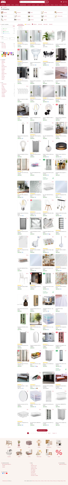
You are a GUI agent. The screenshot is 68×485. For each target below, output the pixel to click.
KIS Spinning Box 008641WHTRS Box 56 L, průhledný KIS (40, 422)
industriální (4, 92)
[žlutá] (8, 53)
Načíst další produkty (41, 430)
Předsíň (49, 456)
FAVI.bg (58, 480)
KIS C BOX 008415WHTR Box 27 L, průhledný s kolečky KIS (28, 268)
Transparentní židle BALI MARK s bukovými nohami (52, 213)
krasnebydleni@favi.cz (7, 464)
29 (27, 86)
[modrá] (6, 53)
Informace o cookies (34, 475)
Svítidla (3, 65)
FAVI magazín (33, 469)
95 (27, 181)
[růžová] (10, 53)
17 (53, 31)
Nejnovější (40, 24)
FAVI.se (51, 480)
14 (40, 409)
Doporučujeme (20, 24)
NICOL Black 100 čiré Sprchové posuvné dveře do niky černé (41, 135)
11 (40, 200)
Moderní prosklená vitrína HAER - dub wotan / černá (39, 286)
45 (40, 181)
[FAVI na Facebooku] (2, 473)
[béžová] (6, 54)
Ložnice (3, 72)
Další (49, 433)
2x (22, 193)
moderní (3, 93)
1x (22, 248)
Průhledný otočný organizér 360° (61, 172)
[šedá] (13, 53)
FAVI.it (48, 480)
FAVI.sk (33, 480)
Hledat (46, 1)
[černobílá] (13, 54)
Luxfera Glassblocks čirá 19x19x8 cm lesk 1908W (38, 231)
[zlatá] (2, 56)
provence (3, 88)
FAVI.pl (36, 480)
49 (53, 181)
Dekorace (3, 62)
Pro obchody (33, 471)
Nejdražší (50, 24)
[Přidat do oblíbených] (40, 49)
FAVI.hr (45, 480)
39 (27, 255)
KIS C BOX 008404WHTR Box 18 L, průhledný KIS (51, 135)
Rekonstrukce (4, 66)
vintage (3, 86)
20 (53, 49)
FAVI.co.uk (55, 480)
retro (2, 85)
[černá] (3, 53)
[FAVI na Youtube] (6, 473)
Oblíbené (35, 24)
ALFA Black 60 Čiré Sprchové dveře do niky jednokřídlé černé (28, 62)
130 (27, 273)
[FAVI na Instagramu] (4, 473)
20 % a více (4, 46)
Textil (3, 63)
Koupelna (3, 69)
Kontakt (3, 465)
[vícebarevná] (11, 54)
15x (60, 61)
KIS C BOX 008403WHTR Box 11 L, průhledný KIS (38, 172)
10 (46, 433)
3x (60, 230)
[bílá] (2, 53)
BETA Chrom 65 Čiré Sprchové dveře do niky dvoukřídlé (40, 44)
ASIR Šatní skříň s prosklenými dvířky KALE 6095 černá (52, 385)
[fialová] (11, 53)
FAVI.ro (39, 480)
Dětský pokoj (4, 73)
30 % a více (4, 47)
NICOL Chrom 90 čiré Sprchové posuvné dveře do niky (27, 80)
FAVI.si (64, 480)
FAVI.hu (42, 480)
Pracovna (3, 76)
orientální (3, 96)
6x (22, 79)
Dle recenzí (28, 24)
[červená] (5, 53)
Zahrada (3, 77)
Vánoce (3, 79)
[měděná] (5, 56)
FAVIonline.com (5, 480)
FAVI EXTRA (33, 472)
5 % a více (3, 43)
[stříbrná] (3, 56)
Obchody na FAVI (34, 465)
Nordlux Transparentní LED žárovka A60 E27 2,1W (39, 117)
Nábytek (3, 61)
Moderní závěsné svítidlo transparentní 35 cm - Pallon (52, 154)
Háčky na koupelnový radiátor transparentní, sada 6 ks (27, 99)
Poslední (53, 433)
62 (40, 273)
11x (22, 61)
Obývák (3, 70)
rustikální (3, 95)
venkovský (3, 89)
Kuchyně (3, 68)
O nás (32, 464)
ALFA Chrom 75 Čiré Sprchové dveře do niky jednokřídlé (27, 44)
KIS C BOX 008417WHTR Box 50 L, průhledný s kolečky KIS (53, 194)
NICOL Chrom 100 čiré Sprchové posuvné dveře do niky (40, 99)
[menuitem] (3, 5)
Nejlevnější (45, 24)
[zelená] (2, 54)
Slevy (59, 456)
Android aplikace (63, 464)
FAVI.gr (61, 480)
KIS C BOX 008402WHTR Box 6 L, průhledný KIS (51, 80)
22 (40, 218)
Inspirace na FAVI (34, 468)
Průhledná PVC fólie (59, 308)
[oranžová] (3, 54)
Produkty (4, 7)
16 (53, 86)
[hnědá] (5, 54)
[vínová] (8, 54)
